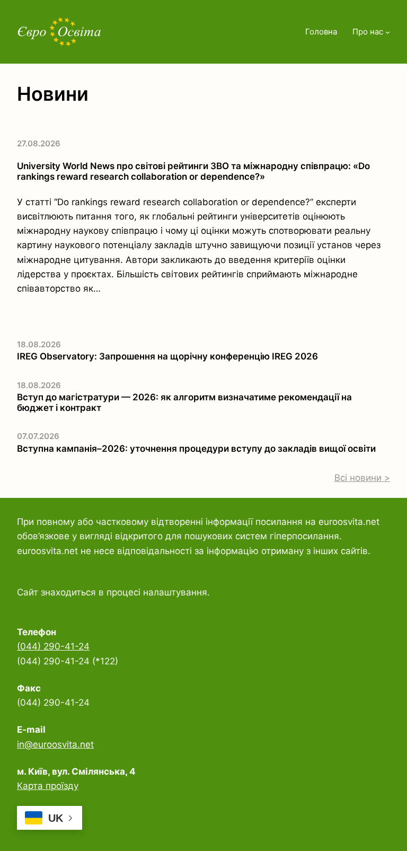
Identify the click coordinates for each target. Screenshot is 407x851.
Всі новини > (362, 477)
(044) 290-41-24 (53, 646)
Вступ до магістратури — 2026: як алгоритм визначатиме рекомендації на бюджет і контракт (184, 402)
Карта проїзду (47, 785)
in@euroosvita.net (55, 744)
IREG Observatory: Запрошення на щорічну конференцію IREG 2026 (167, 356)
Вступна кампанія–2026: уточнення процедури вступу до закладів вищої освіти (196, 448)
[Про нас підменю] (387, 32)
